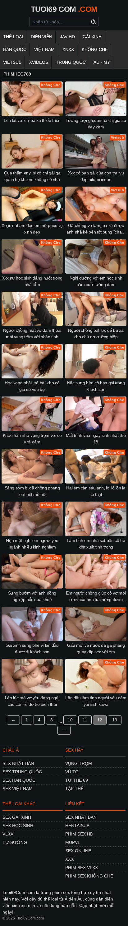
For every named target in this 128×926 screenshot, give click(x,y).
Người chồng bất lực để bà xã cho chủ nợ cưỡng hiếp (95, 333)
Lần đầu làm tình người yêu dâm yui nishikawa (95, 701)
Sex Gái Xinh (16, 817)
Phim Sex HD (79, 833)
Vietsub (12, 62)
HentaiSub (77, 825)
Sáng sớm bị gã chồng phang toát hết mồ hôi (32, 491)
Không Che (95, 49)
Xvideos (38, 62)
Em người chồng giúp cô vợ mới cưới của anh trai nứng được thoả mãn (96, 596)
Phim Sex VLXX (81, 867)
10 (70, 719)
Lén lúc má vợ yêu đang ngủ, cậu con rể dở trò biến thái (32, 701)
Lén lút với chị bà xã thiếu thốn (32, 120)
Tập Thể (74, 788)
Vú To (72, 771)
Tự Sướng (14, 842)
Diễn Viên (41, 36)
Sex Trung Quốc (22, 771)
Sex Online (78, 850)
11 (85, 719)
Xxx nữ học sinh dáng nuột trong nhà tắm (32, 281)
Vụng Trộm (78, 763)
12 (99, 719)
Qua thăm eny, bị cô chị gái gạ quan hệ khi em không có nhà (32, 176)
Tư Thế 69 (76, 780)
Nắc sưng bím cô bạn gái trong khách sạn (96, 386)
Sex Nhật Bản (18, 763)
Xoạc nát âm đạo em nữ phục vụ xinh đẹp (32, 228)
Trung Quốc (71, 62)
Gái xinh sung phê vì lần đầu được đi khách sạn (32, 648)
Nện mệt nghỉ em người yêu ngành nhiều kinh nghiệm (32, 543)
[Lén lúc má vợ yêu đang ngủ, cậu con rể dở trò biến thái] (32, 676)
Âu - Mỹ (102, 62)
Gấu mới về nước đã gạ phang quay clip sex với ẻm (96, 648)
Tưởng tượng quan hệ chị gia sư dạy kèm (96, 123)
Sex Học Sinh (17, 825)
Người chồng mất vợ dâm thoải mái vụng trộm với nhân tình (32, 333)
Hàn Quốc (14, 49)
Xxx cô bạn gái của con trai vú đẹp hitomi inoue (96, 176)
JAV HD (67, 36)
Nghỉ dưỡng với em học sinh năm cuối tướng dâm (96, 281)
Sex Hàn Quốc (18, 780)
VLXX (7, 833)
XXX (69, 859)
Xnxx (68, 49)
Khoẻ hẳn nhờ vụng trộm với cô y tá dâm (32, 438)
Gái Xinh (92, 36)
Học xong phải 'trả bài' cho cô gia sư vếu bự (32, 386)
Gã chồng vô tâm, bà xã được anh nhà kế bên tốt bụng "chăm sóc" (95, 229)
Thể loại (13, 36)
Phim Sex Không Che (89, 875)
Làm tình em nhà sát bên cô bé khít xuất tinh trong (96, 543)
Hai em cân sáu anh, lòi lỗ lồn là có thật (95, 491)
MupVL (72, 842)
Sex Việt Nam (17, 788)
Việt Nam (44, 49)
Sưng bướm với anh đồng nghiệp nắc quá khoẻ (32, 596)
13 (114, 719)
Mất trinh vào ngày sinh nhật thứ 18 (96, 438)
